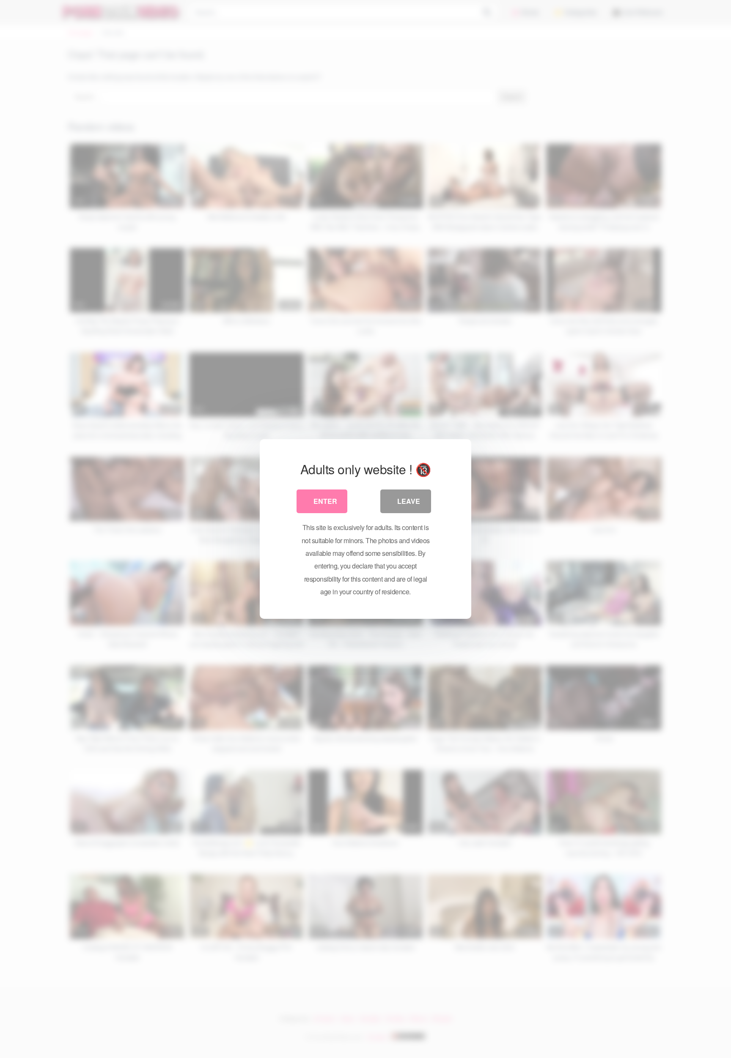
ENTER (325, 501)
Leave (408, 501)
